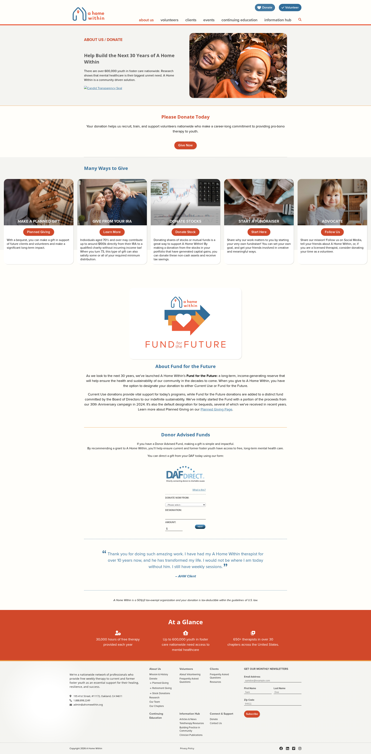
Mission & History (158, 674)
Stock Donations (161, 693)
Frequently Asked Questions (189, 680)
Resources (215, 682)
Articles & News (188, 719)
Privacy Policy (187, 748)
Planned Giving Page (216, 409)
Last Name (279, 688)
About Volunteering (190, 674)
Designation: (173, 510)
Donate (153, 678)
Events (208, 20)
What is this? (199, 490)
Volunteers (169, 20)
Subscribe (252, 714)
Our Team (154, 702)
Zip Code (249, 700)
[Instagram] (299, 748)
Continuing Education (239, 20)
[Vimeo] (293, 748)
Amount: (170, 522)
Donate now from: (177, 497)
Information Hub (277, 20)
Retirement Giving (162, 688)
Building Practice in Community (190, 729)
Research (154, 697)
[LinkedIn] (287, 748)
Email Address (252, 677)
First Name (250, 688)
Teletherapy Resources (192, 723)
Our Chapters (156, 706)
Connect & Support (221, 714)
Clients (190, 20)
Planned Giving (160, 683)
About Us (146, 20)
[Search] (299, 19)
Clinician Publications (191, 735)
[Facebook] (281, 748)
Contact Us (216, 723)
